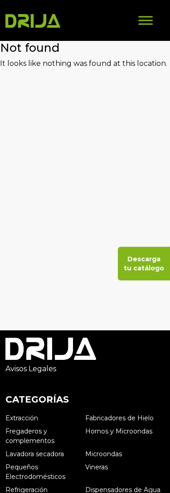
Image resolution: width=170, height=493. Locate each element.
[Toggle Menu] (145, 20)
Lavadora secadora (34, 454)
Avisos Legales (30, 368)
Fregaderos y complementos (29, 436)
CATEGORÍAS (37, 399)
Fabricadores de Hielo (119, 418)
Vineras (96, 467)
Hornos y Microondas (118, 431)
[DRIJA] (32, 20)
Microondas (103, 454)
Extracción (21, 418)
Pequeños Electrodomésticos (35, 472)
